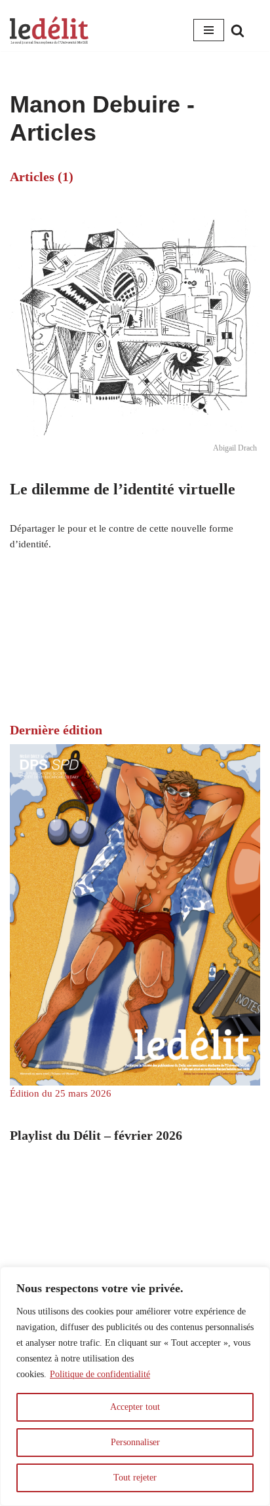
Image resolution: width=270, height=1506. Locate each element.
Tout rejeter (135, 1477)
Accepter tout (135, 1407)
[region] (135, 1386)
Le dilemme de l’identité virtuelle (122, 489)
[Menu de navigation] (208, 30)
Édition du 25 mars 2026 (60, 1093)
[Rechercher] (237, 30)
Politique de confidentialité (100, 1374)
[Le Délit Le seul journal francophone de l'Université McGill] (49, 30)
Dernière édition (56, 730)
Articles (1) (41, 176)
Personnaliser (135, 1442)
